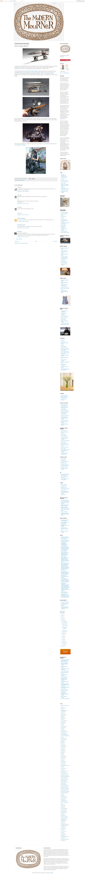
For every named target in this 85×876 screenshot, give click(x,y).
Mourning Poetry (64, 792)
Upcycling (63, 828)
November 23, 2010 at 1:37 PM (23, 236)
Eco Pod (62, 345)
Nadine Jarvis (63, 225)
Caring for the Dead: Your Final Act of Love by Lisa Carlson (65, 538)
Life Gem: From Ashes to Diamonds (65, 223)
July (63, 634)
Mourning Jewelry (64, 791)
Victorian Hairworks (64, 420)
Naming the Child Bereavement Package (65, 508)
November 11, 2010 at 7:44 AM (22, 214)
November (64, 622)
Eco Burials (63, 738)
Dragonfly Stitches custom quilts (64, 285)
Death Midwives (64, 430)
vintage (62, 835)
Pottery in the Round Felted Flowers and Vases (64, 185)
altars (62, 709)
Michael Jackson (64, 779)
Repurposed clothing (65, 324)
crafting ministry (64, 731)
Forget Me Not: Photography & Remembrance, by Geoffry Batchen (64, 544)
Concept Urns (63, 216)
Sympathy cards (64, 824)
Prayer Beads (63, 808)
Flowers (62, 746)
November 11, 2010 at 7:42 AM (22, 203)
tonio (18, 199)
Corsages (63, 730)
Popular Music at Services (64, 605)
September (64, 631)
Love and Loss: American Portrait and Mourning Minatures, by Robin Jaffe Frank (65, 573)
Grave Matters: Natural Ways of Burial (65, 350)
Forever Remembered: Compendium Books (65, 541)
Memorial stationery (64, 776)
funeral (62, 749)
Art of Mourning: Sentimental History (64, 405)
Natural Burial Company (63, 227)
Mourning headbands (65, 323)
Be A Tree (63, 340)
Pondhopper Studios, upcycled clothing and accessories (65, 684)
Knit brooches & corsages (64, 314)
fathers (62, 742)
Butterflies (63, 718)
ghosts (62, 752)
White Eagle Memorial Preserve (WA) (65, 369)
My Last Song (63, 442)
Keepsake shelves (64, 180)
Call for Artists (63, 720)
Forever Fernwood (64, 347)
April (63, 639)
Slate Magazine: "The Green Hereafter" (65, 520)
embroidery (63, 739)
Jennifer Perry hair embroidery (64, 311)
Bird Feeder (63, 714)
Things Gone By (64, 262)
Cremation (63, 733)
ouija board (63, 798)
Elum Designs (63, 460)
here (42, 143)
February (64, 642)
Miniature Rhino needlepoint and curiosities (64, 679)
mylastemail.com (64, 443)
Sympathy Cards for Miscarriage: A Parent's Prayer (65, 514)
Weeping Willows (64, 836)
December (64, 621)
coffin (62, 729)
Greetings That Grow (65, 461)
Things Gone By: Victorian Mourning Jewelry (64, 418)
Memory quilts (63, 318)
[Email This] (29, 178)
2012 (62, 616)
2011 (62, 618)
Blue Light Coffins (64, 213)
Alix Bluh (62, 707)
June (63, 636)
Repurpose (22, 180)
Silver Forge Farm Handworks (64, 691)
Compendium (63, 458)
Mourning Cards (64, 787)
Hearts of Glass (64, 219)
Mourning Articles (64, 785)
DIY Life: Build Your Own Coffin (64, 477)
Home (36, 241)
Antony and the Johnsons (64, 711)
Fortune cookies (64, 177)
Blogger (51, 872)
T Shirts (62, 827)
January (63, 644)
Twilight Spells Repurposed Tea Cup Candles (65, 694)
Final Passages (64, 435)
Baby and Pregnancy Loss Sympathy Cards (65, 501)
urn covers (63, 831)
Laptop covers (63, 315)
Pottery (62, 807)
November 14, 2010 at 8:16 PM (23, 221)
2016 (62, 613)
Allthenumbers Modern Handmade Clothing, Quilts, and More (65, 660)
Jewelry (62, 762)
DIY (61, 737)
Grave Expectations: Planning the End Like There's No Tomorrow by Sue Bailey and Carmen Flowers (65, 548)
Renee (18, 231)
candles (62, 722)
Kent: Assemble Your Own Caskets (65, 479)
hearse (62, 758)
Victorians (63, 833)
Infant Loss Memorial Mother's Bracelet (65, 505)
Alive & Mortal (63, 484)
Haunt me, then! (65, 625)
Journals (62, 179)
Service (62, 821)
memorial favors (64, 773)
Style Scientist (20, 218)
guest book (63, 756)
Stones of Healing (64, 511)
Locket (62, 769)
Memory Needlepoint (65, 316)
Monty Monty (21, 68)
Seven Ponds (63, 414)
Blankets (62, 715)
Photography (63, 800)
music (62, 795)
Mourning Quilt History (65, 410)
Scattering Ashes (64, 231)
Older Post (55, 241)
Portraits (62, 805)
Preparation (63, 811)
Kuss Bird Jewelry (64, 256)
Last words (63, 768)
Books (62, 716)
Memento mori (63, 771)
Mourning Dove (64, 789)
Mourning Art (63, 784)
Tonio (18, 195)
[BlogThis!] (30, 178)
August (63, 633)
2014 (62, 615)
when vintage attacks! (64, 628)
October (63, 630)
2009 (62, 646)
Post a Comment (19, 239)
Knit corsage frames (64, 181)
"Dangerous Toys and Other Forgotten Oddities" (35, 72)
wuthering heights (64, 839)
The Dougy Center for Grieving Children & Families (65, 492)
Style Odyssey (20, 224)
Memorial (18, 180)
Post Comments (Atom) (23, 243)
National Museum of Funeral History (64, 413)
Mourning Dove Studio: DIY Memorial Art (65, 475)
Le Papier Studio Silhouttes (64, 675)
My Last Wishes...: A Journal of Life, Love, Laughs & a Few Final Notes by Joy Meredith (65, 580)
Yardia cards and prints (65, 698)
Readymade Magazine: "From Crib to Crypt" (65, 525)
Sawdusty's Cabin (64, 689)
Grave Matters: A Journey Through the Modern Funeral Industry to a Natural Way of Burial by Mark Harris (65, 559)
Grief (62, 754)
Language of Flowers (65, 603)
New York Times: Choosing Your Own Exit (64, 528)
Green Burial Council (65, 351)
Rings (62, 813)
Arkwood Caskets (64, 212)
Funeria (62, 217)
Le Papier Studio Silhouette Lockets (64, 258)
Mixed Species (63, 781)
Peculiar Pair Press (64, 464)
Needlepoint (63, 796)
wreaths (62, 837)
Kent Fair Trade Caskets (64, 360)
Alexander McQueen (65, 705)
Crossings (63, 341)
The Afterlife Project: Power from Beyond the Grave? (64, 608)
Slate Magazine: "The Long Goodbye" (65, 523)
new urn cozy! (64, 624)
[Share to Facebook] (33, 178)
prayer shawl (63, 809)
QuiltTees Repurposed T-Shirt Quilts (65, 688)
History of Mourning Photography (64, 408)
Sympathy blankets (64, 190)
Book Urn (62, 215)
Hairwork (62, 757)
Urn (61, 829)
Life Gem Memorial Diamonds (64, 221)
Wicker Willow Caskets (65, 232)
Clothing (62, 727)
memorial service (64, 775)
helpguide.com (63, 487)
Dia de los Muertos (64, 735)
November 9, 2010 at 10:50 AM (23, 191)
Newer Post (17, 241)
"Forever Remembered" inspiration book (64, 175)
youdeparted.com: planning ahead (64, 453)
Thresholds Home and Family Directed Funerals (65, 450)
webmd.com (63, 494)
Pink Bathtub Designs (65, 465)
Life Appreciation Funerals (64, 439)
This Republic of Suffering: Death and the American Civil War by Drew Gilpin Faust (65, 596)
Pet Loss (62, 799)
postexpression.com (64, 447)
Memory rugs (63, 319)
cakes (62, 719)
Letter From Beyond (64, 437)
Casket (62, 723)
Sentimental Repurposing (63, 820)
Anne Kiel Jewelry (64, 250)
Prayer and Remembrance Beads (65, 188)
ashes (62, 712)
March (63, 641)
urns (62, 832)
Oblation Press (63, 462)
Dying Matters (63, 434)
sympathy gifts (63, 825)
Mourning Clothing (64, 788)
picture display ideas (65, 802)
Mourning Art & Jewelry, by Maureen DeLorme (65, 576)
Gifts (62, 753)
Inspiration (63, 761)
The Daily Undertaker (65, 415)
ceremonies (63, 726)
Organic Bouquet (64, 395)
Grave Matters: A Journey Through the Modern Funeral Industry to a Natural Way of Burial (65, 553)
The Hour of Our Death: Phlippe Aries (64, 592)
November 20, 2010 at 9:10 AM (23, 227)
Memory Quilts (63, 777)
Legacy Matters (64, 409)
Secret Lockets (63, 261)
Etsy (62, 741)
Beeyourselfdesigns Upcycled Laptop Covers (64, 664)
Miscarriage (63, 780)
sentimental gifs (64, 817)
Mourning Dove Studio (65, 440)
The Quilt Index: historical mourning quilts (64, 291)
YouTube (62, 840)
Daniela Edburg (64, 734)
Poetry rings (63, 183)
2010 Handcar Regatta (33, 71)
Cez (18, 187)
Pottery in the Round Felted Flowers (64, 397)
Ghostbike (63, 750)
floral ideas (63, 745)
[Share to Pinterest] (34, 178)
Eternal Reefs (63, 346)
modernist (63, 783)
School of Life (63, 816)
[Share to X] (31, 178)
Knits (62, 766)
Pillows (62, 804)
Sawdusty (63, 815)
